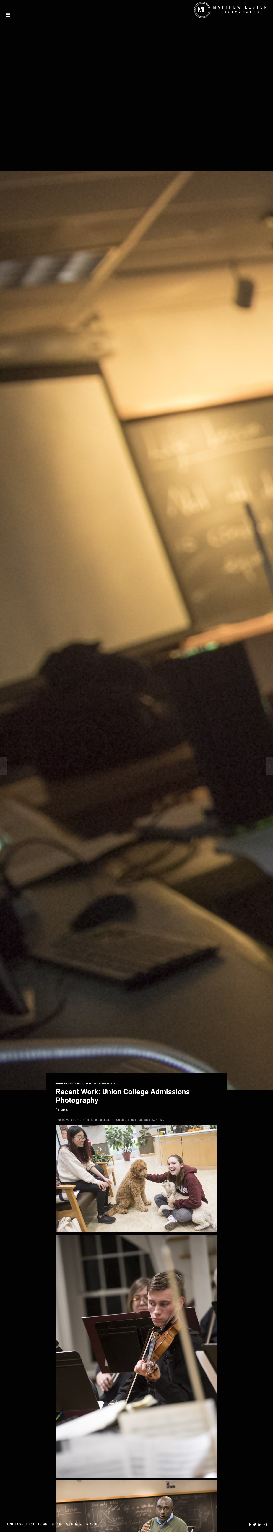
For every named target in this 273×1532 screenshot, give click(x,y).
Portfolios (13, 1524)
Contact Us (91, 1524)
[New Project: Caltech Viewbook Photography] (3, 766)
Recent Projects (36, 1524)
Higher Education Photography (74, 1083)
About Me (72, 1524)
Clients (57, 1524)
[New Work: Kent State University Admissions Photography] (269, 766)
